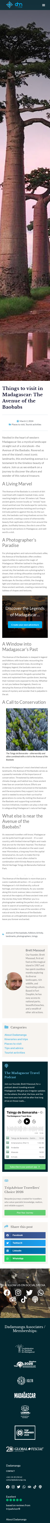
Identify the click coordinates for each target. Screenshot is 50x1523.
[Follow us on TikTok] (25, 1299)
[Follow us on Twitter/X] (30, 1292)
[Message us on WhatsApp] (41, 1292)
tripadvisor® (13, 1508)
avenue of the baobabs (16, 932)
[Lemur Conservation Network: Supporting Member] (25, 1412)
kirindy (39, 932)
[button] (43, 5)
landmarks (11, 936)
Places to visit (18, 424)
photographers (24, 936)
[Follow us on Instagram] (19, 1292)
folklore (32, 932)
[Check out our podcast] (36, 1299)
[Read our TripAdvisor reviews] (13, 1299)
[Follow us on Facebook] (8, 1292)
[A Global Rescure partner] (25, 1449)
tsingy (35, 936)
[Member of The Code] (25, 1433)
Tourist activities (33, 424)
